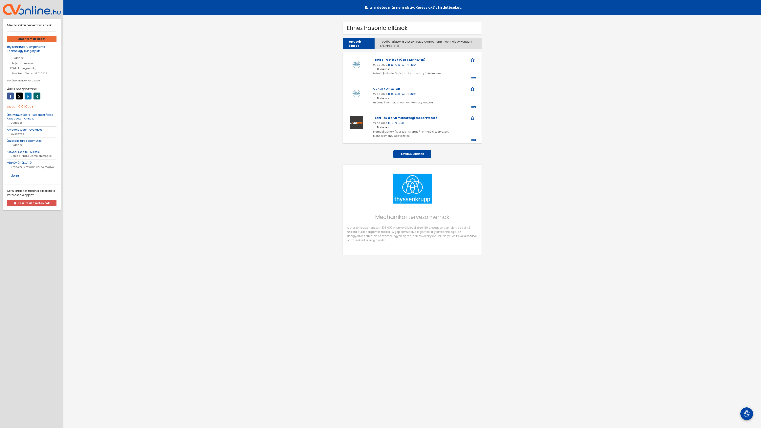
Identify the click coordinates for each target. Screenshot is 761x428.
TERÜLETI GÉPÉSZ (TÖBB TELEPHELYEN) (399, 60)
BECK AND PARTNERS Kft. (402, 65)
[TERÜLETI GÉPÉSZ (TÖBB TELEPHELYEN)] (356, 64)
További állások (412, 154)
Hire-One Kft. (396, 123)
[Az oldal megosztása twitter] (19, 96)
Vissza (15, 176)
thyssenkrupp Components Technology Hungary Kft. (26, 49)
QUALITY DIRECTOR (386, 89)
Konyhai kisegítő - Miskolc (23, 152)
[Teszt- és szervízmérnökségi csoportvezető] (356, 122)
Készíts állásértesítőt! (34, 203)
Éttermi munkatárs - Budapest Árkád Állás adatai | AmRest (30, 116)
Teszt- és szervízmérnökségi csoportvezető (405, 118)
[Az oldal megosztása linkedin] (28, 96)
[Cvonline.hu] (32, 9)
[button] (755, 7)
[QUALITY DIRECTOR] (356, 93)
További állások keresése (23, 80)
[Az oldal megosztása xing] (36, 96)
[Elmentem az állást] (473, 60)
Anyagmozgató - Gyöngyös (24, 129)
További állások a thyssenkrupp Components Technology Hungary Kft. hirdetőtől (426, 44)
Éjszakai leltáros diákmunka (24, 140)
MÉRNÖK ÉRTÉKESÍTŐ (19, 162)
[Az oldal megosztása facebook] (10, 96)
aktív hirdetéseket (444, 7)
